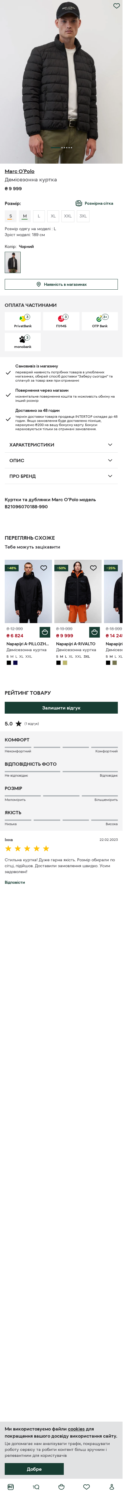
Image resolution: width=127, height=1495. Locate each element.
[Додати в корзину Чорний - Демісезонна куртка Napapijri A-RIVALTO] (94, 632)
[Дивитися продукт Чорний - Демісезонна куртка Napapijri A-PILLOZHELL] (28, 591)
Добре (34, 1469)
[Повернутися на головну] (11, 1487)
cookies (76, 1428)
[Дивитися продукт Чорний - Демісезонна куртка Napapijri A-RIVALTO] (78, 591)
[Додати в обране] (117, 6)
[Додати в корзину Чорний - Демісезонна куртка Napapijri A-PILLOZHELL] (45, 632)
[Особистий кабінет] (112, 1487)
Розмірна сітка (99, 203)
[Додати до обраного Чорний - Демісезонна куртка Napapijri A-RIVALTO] (93, 568)
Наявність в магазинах (65, 284)
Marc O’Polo (20, 171)
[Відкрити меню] (36, 1487)
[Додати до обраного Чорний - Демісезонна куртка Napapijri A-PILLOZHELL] (44, 568)
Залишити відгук (61, 707)
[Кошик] (61, 1487)
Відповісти (15, 882)
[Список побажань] (86, 1487)
